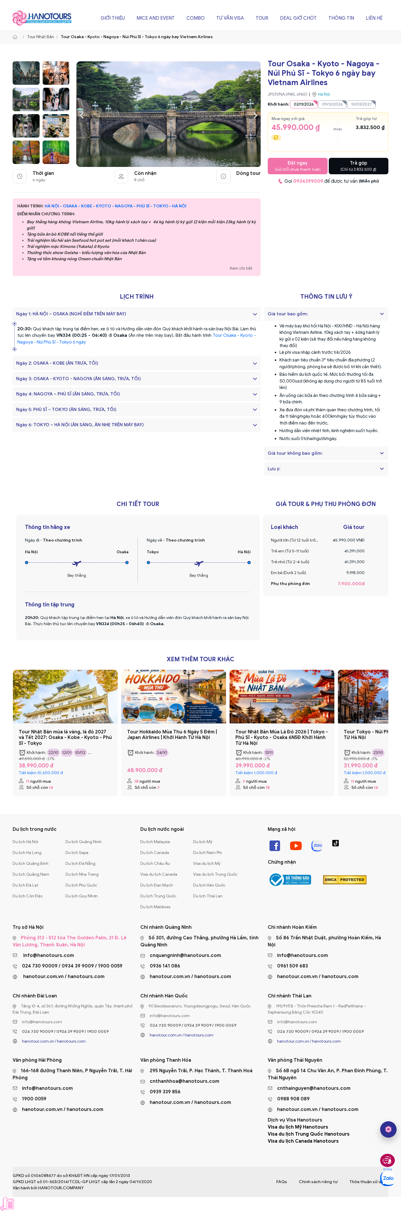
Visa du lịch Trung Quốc (215, 874)
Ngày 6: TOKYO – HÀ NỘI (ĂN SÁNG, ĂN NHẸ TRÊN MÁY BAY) (80, 424)
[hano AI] (388, 1129)
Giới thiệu (113, 18)
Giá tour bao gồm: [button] (288, 314)
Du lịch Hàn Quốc (209, 885)
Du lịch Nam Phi (207, 852)
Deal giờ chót (298, 18)
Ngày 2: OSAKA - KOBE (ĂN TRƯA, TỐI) (57, 363)
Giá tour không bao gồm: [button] (295, 453)
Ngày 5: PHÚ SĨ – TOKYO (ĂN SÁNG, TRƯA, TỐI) (66, 409)
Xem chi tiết (241, 268)
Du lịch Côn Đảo (28, 896)
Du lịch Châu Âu (155, 863)
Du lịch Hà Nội (25, 841)
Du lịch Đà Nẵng (80, 863)
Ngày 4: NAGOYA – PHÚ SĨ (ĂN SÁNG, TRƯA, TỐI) (68, 394)
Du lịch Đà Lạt (25, 885)
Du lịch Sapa (76, 852)
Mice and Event (156, 18)
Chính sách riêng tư (318, 1181)
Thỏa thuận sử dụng (368, 1181)
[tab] (326, 314)
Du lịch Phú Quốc (81, 885)
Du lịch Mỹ (202, 841)
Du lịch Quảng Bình (30, 863)
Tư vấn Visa (230, 18)
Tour (262, 18)
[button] (382, 314)
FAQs (281, 1181)
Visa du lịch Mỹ (206, 863)
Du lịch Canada (154, 852)
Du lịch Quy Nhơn (81, 896)
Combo (195, 18)
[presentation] (81, 115)
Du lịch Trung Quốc (158, 896)
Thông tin (341, 18)
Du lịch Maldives (155, 906)
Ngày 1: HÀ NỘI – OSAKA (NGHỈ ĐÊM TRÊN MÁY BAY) (71, 314)
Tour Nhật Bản (40, 36)
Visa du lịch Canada (158, 874)
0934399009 (308, 181)
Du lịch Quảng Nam (31, 874)
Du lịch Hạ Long (27, 852)
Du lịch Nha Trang (82, 874)
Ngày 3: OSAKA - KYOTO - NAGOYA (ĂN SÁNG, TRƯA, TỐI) (78, 378)
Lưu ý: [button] (274, 468)
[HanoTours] (16, 37)
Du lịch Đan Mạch (156, 885)
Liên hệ (374, 18)
